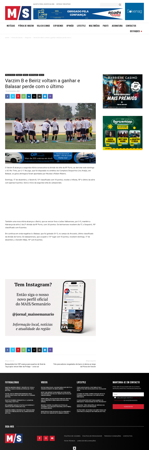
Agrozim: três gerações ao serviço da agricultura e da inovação (91, 405)
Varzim (41, 75)
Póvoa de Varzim (17, 38)
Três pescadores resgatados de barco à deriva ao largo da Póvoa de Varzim (74, 365)
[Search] (120, 5)
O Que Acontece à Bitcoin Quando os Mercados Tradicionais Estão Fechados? (91, 401)
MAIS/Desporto (34, 75)
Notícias (25, 75)
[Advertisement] (74, 56)
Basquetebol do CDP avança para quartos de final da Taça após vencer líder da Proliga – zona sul (25, 365)
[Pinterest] (18, 96)
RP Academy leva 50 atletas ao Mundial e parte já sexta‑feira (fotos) (19, 405)
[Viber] (50, 96)
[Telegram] (45, 96)
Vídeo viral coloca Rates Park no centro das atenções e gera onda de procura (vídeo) (56, 400)
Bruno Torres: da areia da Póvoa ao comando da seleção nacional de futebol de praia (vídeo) (56, 406)
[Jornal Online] (18, 13)
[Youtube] (52, 438)
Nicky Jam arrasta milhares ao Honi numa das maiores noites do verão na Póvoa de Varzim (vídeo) (56, 394)
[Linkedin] (29, 96)
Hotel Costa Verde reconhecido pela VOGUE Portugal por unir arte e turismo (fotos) (20, 395)
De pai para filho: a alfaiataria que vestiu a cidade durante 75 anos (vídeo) (56, 388)
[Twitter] (12, 96)
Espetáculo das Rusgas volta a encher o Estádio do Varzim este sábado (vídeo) (55, 412)
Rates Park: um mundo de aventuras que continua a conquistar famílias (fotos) (91, 410)
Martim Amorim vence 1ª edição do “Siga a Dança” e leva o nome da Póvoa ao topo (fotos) (19, 389)
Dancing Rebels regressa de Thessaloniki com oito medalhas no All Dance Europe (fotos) (20, 411)
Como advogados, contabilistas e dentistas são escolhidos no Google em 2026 (91, 389)
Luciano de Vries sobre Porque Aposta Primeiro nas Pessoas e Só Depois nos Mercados (91, 395)
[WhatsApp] (23, 96)
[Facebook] (7, 96)
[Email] (34, 96)
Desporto (28, 38)
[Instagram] (45, 438)
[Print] (39, 96)
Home (7, 38)
